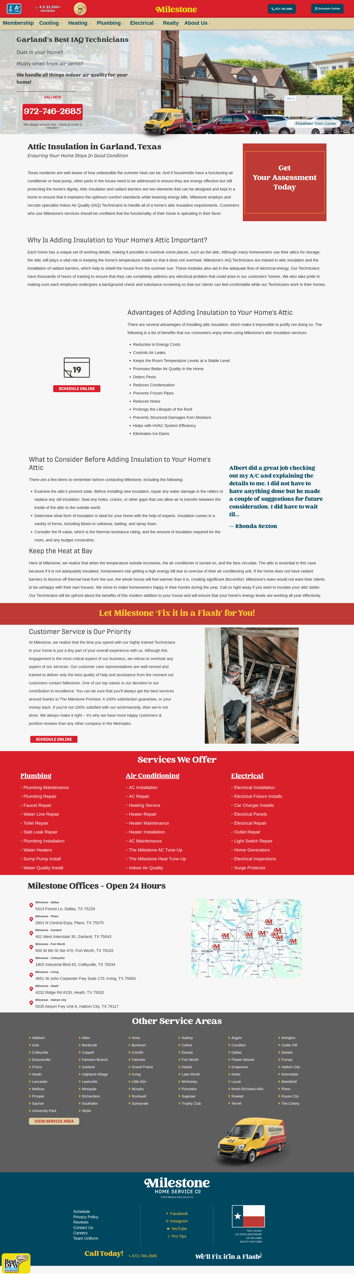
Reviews (80, 1222)
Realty (171, 23)
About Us (196, 23)
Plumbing (109, 23)
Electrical (142, 23)
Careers (80, 1233)
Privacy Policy (85, 1217)
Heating (77, 23)
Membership (18, 23)
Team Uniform (85, 1238)
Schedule (81, 1211)
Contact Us (83, 1227)
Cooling (49, 23)
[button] (327, 8)
